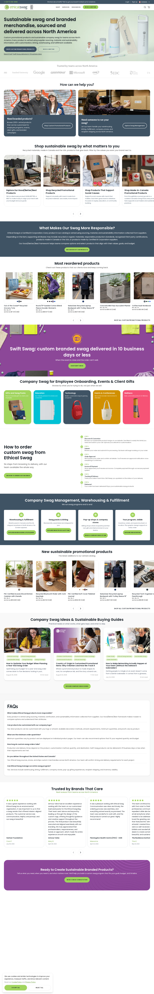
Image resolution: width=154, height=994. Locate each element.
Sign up (134, 2)
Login (127, 2)
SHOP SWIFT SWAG (77, 366)
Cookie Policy (17, 982)
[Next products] (80, 320)
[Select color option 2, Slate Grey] (19, 301)
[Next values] (80, 214)
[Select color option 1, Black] (147, 589)
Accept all (16, 987)
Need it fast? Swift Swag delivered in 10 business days (23, 54)
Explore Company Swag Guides (77, 686)
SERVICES (65, 7)
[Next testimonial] (80, 852)
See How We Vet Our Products (77, 250)
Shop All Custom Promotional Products (132, 320)
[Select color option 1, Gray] (144, 301)
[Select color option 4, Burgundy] (85, 589)
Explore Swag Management (135, 126)
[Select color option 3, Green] (148, 301)
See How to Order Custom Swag (18, 475)
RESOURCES (76, 7)
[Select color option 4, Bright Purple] (53, 301)
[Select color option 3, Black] (21, 301)
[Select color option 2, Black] (49, 301)
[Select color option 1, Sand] (79, 589)
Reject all (39, 988)
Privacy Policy (30, 982)
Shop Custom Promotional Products (20, 49)
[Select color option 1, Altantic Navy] (47, 301)
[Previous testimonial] (73, 852)
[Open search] (145, 7)
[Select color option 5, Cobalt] (54, 301)
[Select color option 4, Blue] (150, 301)
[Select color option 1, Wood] (19, 589)
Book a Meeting (90, 7)
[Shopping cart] (149, 7)
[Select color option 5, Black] (86, 589)
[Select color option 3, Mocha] (83, 589)
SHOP (58, 7)
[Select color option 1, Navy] (17, 301)
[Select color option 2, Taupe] (81, 589)
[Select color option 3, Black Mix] (51, 301)
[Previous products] (73, 320)
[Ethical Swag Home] (16, 7)
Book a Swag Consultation (77, 880)
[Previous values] (73, 214)
